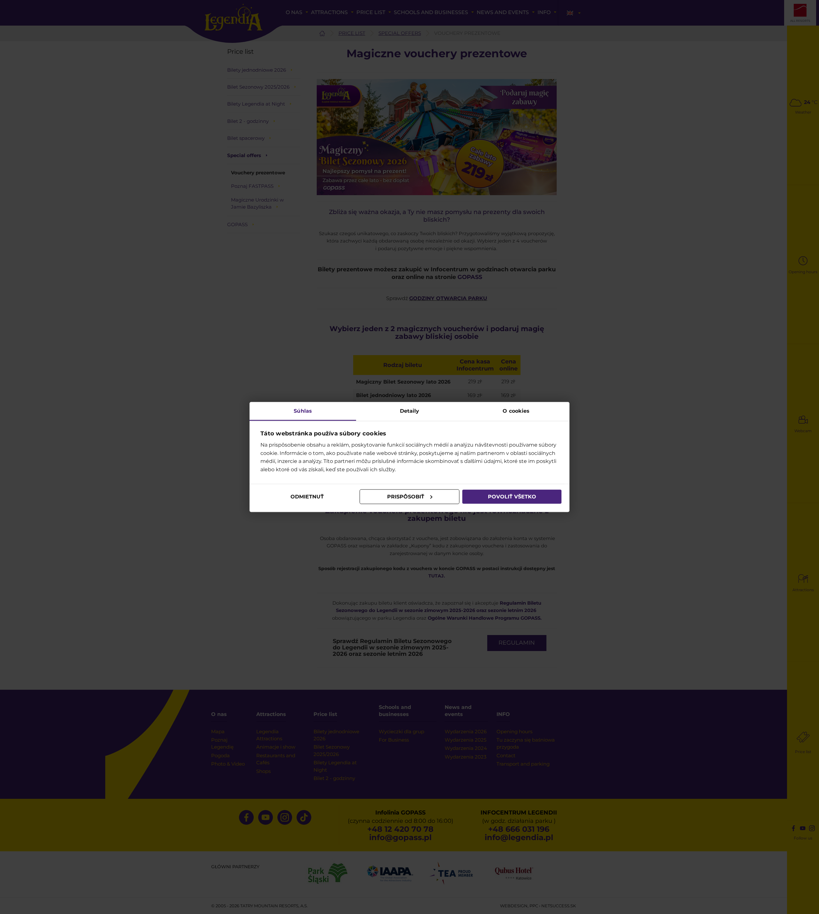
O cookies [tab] (516, 411)
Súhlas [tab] (303, 411)
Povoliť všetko (512, 497)
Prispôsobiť (405, 497)
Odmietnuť (307, 497)
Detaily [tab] (409, 411)
